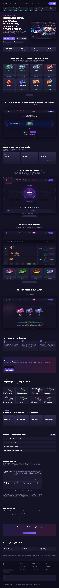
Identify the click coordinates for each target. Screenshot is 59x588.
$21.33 (50, 74)
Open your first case (9, 38)
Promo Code (27, 3)
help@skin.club (47, 565)
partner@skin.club (48, 566)
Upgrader (15, 3)
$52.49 (22, 89)
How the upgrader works (29, 216)
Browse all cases (21, 38)
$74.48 (50, 276)
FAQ (38, 3)
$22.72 (9, 74)
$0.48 (36, 89)
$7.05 (23, 276)
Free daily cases (22, 569)
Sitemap (46, 569)
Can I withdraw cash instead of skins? (11, 446)
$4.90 (9, 276)
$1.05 (50, 89)
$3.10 (23, 74)
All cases (29, 94)
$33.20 (9, 89)
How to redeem (9, 370)
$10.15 (36, 74)
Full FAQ (53, 434)
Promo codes (34, 566)
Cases (11, 3)
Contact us (47, 568)
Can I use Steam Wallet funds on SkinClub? (12, 438)
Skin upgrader (22, 566)
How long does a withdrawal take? (10, 442)
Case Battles (21, 3)
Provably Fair (33, 3)
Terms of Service (35, 569)
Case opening (22, 565)
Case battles (22, 568)
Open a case (52, 3)
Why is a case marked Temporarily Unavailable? (13, 450)
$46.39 (36, 276)
